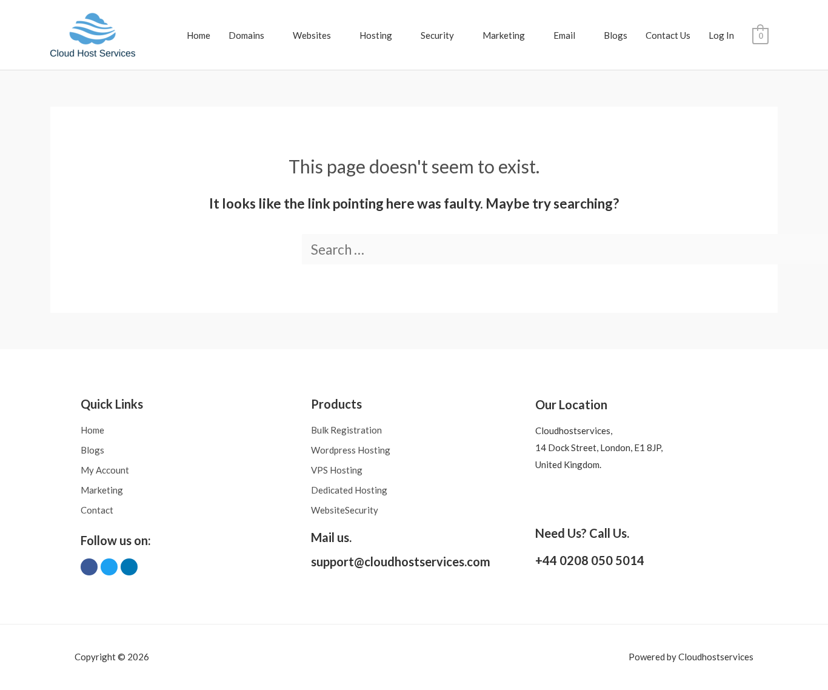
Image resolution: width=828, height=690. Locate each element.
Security (437, 35)
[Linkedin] (129, 566)
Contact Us (668, 35)
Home (198, 35)
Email (564, 35)
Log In (721, 35)
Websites (312, 35)
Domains (246, 35)
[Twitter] (109, 566)
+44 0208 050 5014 (589, 560)
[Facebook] (89, 566)
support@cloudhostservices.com (400, 561)
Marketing (503, 35)
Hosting (375, 35)
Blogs (615, 35)
